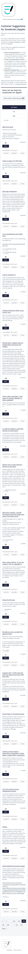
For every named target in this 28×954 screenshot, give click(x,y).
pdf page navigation (9, 191)
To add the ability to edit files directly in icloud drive (12, 430)
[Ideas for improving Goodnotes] (8, 10)
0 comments (23, 445)
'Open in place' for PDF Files (12, 161)
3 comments (23, 695)
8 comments (23, 142)
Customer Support (20, 84)
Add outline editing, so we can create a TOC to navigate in (13, 563)
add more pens (7, 127)
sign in (19, 19)
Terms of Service (17, 950)
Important (15, 153)
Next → (4, 928)
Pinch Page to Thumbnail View (13, 714)
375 (21, 925)
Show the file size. (8, 600)
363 (19, 921)
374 (17, 925)
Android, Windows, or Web (17, 42)
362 (14, 921)
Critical (23, 153)
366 (8, 925)
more (19, 374)
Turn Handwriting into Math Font (12, 235)
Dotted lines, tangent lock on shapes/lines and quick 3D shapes (12, 345)
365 (3, 925)
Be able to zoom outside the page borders (12, 633)
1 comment (23, 291)
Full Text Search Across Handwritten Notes (10, 790)
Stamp (4, 827)
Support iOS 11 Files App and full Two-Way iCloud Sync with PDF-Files (13, 675)
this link (10, 44)
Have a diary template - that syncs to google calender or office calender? (12, 398)
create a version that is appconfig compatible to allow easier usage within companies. (13, 753)
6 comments (23, 377)
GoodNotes (9, 950)
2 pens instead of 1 (9, 275)
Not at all (7, 153)
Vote (5, 146)
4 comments (23, 172)
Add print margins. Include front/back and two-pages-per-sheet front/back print (13, 514)
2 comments (23, 256)
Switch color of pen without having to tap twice (12, 466)
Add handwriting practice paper (13, 866)
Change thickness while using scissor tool (13, 311)
